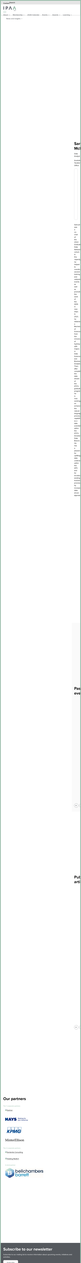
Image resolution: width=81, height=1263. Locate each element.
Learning (66, 15)
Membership (18, 15)
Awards (55, 15)
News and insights (13, 18)
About (5, 15)
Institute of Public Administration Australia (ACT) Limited (9, 8)
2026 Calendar (33, 15)
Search (12, 2)
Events (45, 15)
